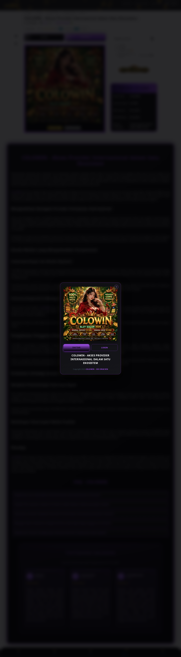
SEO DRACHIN (102, 369)
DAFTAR (76, 347)
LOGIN (104, 347)
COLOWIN (90, 369)
